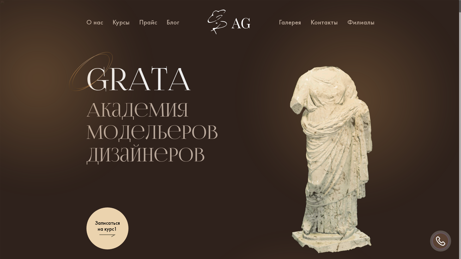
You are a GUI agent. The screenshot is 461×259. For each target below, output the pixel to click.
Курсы (121, 22)
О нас (94, 22)
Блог (173, 22)
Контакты (324, 22)
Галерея (290, 22)
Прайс (148, 22)
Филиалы (361, 22)
